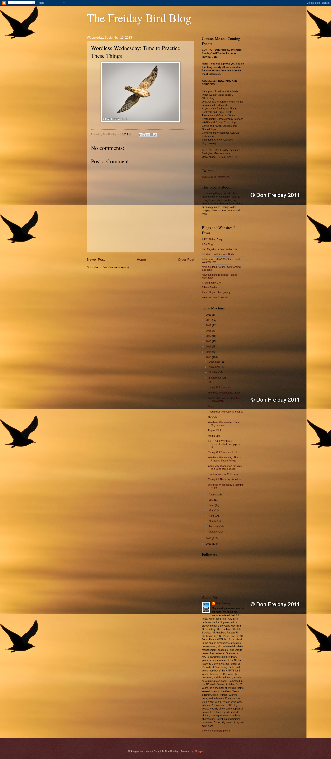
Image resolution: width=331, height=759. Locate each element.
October (213, 372)
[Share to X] (148, 135)
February (214, 526)
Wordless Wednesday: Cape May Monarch (223, 424)
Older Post (186, 259)
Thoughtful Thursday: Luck (223, 452)
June (212, 505)
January (213, 531)
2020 (209, 320)
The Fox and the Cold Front (223, 474)
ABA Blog (207, 244)
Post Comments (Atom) (115, 267)
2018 (209, 330)
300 (210, 382)
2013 (209, 357)
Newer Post (96, 259)
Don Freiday (223, 603)
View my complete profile (216, 730)
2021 (209, 314)
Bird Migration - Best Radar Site (219, 249)
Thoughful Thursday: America (224, 479)
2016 (209, 341)
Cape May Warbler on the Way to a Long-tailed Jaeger (225, 467)
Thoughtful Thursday (219, 387)
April (212, 515)
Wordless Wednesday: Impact (224, 392)
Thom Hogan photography (216, 292)
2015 (209, 346)
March (212, 521)
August (213, 494)
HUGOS (212, 416)
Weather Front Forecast (215, 297)
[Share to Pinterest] (155, 135)
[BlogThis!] (144, 135)
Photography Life (211, 282)
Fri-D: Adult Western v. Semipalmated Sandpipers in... (224, 444)
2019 (209, 325)
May (211, 510)
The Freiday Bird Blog (139, 17)
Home (141, 259)
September (215, 377)
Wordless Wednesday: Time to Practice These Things (225, 459)
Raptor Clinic (215, 430)
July (211, 499)
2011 (209, 543)
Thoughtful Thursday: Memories (225, 411)
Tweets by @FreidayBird (215, 176)
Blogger (198, 751)
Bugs (211, 406)
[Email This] (141, 135)
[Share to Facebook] (151, 135)
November (215, 366)
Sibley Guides (209, 287)
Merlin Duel (214, 435)
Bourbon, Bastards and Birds (218, 254)
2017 (209, 336)
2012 (209, 538)
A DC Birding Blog (212, 239)
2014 (209, 352)
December (215, 361)
